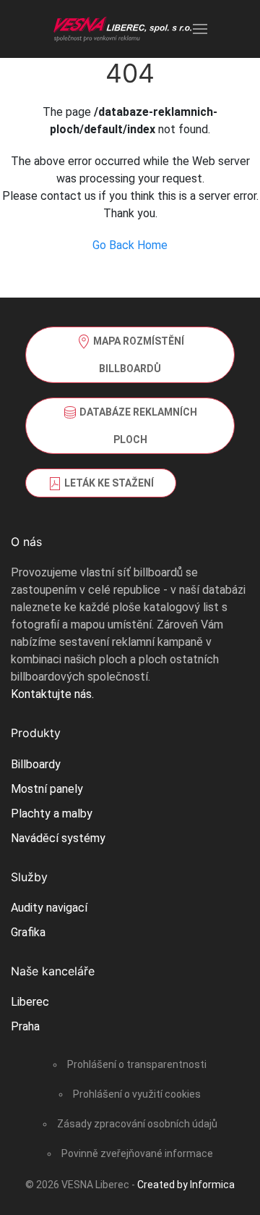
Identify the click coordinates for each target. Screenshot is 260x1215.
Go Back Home (130, 245)
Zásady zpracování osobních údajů (137, 1124)
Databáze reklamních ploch (137, 425)
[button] (200, 29)
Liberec (30, 1002)
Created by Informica (186, 1184)
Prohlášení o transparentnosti (137, 1064)
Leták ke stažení (108, 483)
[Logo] (123, 29)
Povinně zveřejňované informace (137, 1153)
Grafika (28, 932)
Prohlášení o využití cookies (137, 1094)
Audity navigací (49, 908)
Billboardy (36, 764)
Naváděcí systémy (58, 838)
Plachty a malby (51, 813)
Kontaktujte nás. (52, 694)
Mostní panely (47, 789)
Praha (25, 1026)
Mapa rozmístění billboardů (137, 354)
